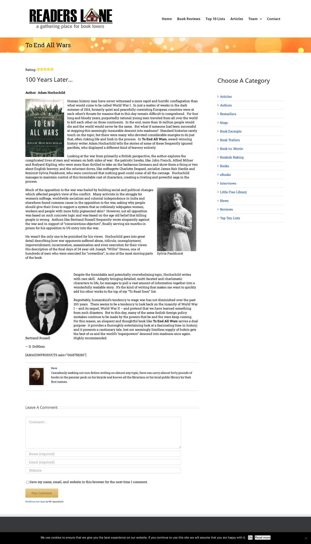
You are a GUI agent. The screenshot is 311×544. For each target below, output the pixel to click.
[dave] (36, 369)
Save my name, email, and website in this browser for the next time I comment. (89, 482)
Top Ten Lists (230, 218)
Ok (250, 537)
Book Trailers (230, 140)
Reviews (226, 209)
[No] (306, 538)
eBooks (225, 174)
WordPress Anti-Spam (35, 501)
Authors (226, 105)
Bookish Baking (232, 157)
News (224, 200)
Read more (262, 537)
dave (54, 368)
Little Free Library (233, 192)
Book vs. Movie (231, 148)
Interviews (228, 183)
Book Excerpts (230, 131)
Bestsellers (228, 114)
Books (224, 166)
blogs (224, 122)
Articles (226, 96)
